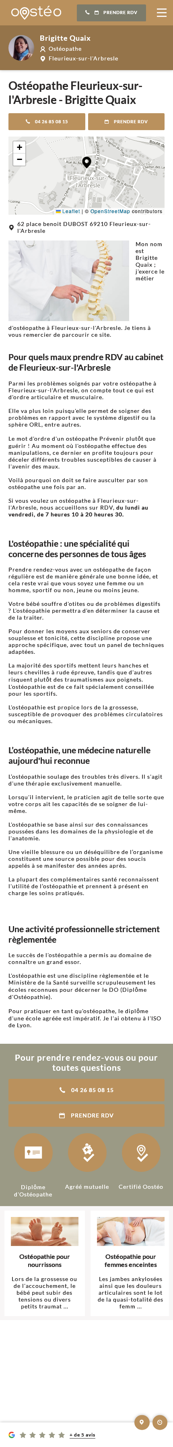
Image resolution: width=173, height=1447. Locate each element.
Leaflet (70, 210)
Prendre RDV (120, 12)
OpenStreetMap (110, 210)
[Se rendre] (142, 1422)
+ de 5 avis (82, 1435)
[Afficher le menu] (162, 13)
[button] (87, 162)
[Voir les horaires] (160, 1422)
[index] (36, 12)
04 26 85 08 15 (51, 121)
